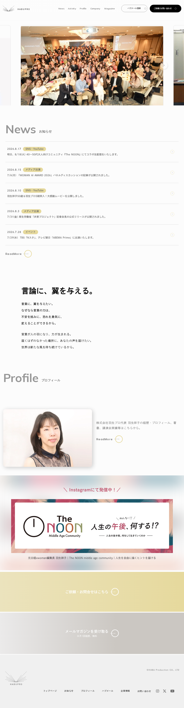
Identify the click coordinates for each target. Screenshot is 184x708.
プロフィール (88, 691)
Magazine (109, 8)
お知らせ (68, 691)
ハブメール (107, 691)
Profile (83, 8)
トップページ (50, 691)
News (61, 8)
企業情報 (125, 691)
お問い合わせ (144, 691)
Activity (72, 8)
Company (95, 8)
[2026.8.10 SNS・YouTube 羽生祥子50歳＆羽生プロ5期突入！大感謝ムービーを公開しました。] (92, 65)
